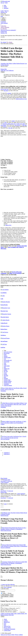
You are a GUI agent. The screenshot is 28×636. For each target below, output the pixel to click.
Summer (6, 378)
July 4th (10, 128)
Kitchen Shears (4, 329)
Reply (4, 481)
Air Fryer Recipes (5, 439)
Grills (2, 298)
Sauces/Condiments (5, 547)
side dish (6, 90)
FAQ (5, 623)
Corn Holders (4, 292)
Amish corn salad (20, 123)
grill (5, 367)
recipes (5, 374)
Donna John (7, 479)
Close (11, 594)
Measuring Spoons (5, 317)
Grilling (14, 63)
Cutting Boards (4, 323)
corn (5, 122)
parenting (6, 8)
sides (5, 377)
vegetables (6, 384)
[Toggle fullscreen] (2, 505)
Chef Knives (3, 335)
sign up (2, 2)
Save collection (4, 596)
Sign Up (6, 10)
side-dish (6, 375)
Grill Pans (3, 347)
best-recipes (6, 353)
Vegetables (3, 63)
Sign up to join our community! (8, 30)
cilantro (5, 356)
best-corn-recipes (8, 352)
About (5, 619)
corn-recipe (6, 361)
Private (9, 593)
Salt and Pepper (4, 341)
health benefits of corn (21, 98)
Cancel (11, 596)
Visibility (3, 591)
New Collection (8, 587)
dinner (4, 126)
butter (5, 354)
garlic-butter (7, 365)
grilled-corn (6, 368)
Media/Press (7, 622)
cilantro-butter (7, 357)
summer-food (7, 379)
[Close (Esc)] (1, 505)
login (6, 2)
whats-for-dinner (8, 385)
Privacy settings (19, 634)
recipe (5, 372)
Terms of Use (7, 626)
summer (9, 93)
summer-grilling (8, 381)
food (5, 5)
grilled (13, 121)
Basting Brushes (4, 304)
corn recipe (17, 125)
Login (2, 10)
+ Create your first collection (8, 584)
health (5, 6)
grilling (5, 370)
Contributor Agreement (9, 629)
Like (2, 481)
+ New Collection (5, 594)
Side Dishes (9, 63)
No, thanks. (9, 42)
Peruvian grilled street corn (9, 123)
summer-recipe (7, 382)
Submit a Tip (4, 12)
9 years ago (9, 481)
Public (4, 593)
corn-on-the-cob (8, 360)
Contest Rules (7, 630)
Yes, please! (3, 42)
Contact (6, 620)
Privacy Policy (7, 627)
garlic (5, 364)
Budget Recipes (20, 63)
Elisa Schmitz (4, 478)
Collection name (5, 588)
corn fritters (3, 125)
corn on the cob (4, 89)
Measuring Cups (4, 311)
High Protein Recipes (6, 530)
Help (5, 624)
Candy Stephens (5, 482)
